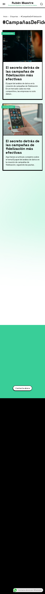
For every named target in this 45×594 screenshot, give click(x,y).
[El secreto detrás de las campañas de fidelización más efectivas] (22, 46)
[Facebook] (4, 564)
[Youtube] (4, 574)
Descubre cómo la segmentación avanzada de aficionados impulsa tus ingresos (22, 515)
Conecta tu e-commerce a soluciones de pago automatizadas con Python (20, 535)
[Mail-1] (4, 587)
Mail (8, 587)
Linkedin (9, 559)
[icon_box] (12, 178)
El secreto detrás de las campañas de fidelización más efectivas (22, 73)
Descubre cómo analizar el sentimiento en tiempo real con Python (20, 528)
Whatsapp (10, 583)
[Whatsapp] (4, 583)
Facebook (10, 564)
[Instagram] (4, 569)
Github (9, 578)
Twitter (9, 555)
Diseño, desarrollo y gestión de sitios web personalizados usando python (21, 226)
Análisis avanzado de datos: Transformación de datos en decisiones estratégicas (20, 197)
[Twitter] (4, 555)
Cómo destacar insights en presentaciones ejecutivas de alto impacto (21, 541)
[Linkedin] (4, 560)
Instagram (10, 569)
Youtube (9, 573)
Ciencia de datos (8, 33)
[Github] (4, 578)
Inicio (5, 16)
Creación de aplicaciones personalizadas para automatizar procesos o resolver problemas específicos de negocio (20, 206)
